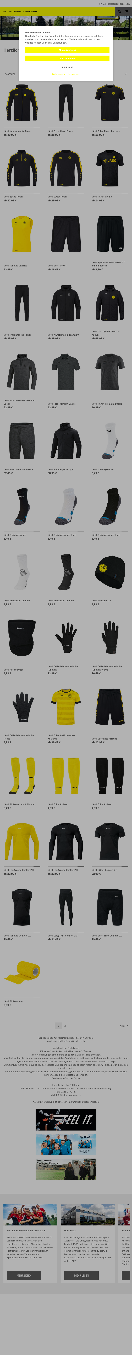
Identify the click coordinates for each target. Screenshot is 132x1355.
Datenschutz (58, 74)
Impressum (74, 74)
